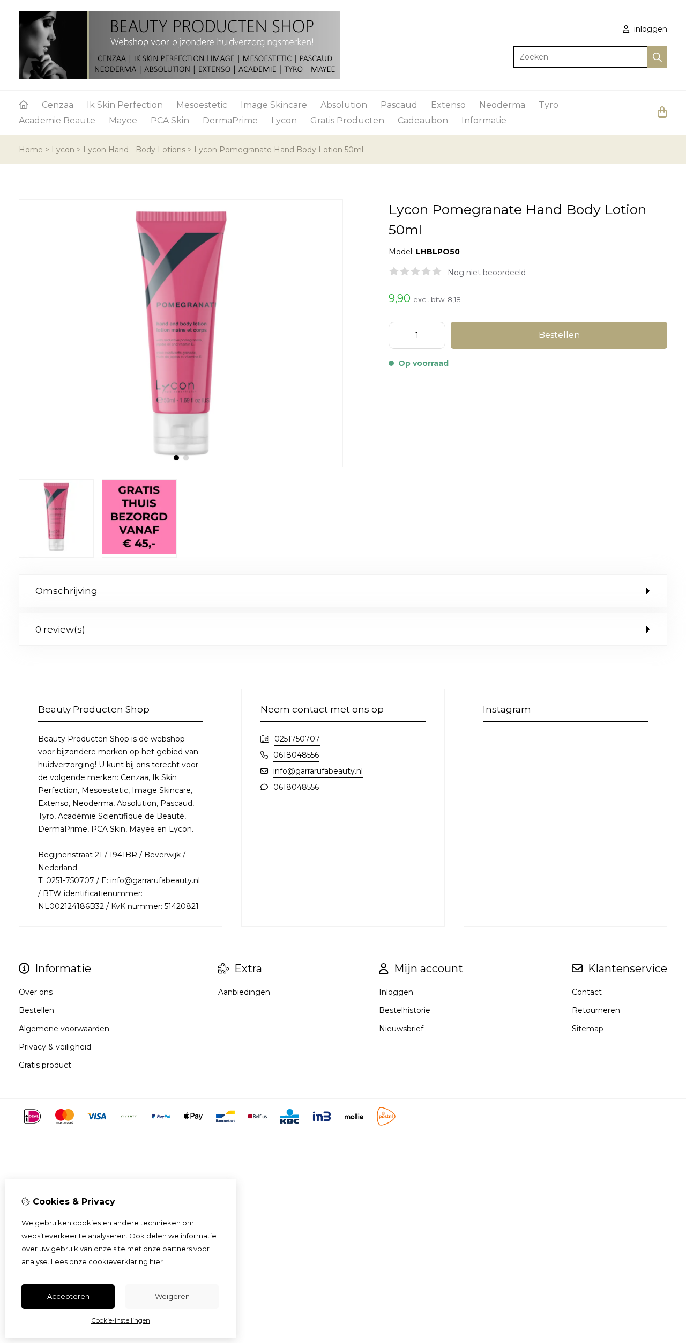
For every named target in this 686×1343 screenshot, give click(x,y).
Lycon (284, 120)
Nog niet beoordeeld (487, 272)
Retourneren (596, 1010)
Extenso (448, 105)
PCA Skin (170, 120)
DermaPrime (230, 120)
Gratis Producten (347, 120)
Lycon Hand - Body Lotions (134, 150)
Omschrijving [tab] (66, 590)
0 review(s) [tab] (60, 629)
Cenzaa (57, 105)
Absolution (343, 105)
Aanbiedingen (244, 992)
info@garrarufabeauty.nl (318, 771)
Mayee (123, 120)
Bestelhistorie (404, 1010)
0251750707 (297, 739)
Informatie (483, 120)
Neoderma (502, 105)
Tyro (548, 105)
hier (156, 1261)
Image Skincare (274, 105)
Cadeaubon (423, 120)
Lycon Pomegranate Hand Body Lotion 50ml (278, 150)
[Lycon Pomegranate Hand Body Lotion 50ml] (181, 464)
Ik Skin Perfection (125, 105)
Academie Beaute (57, 120)
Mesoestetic (201, 105)
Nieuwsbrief (401, 1028)
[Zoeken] (657, 57)
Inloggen (396, 992)
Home (31, 150)
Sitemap (587, 1028)
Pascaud (399, 105)
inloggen (649, 29)
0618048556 (296, 755)
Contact (587, 992)
